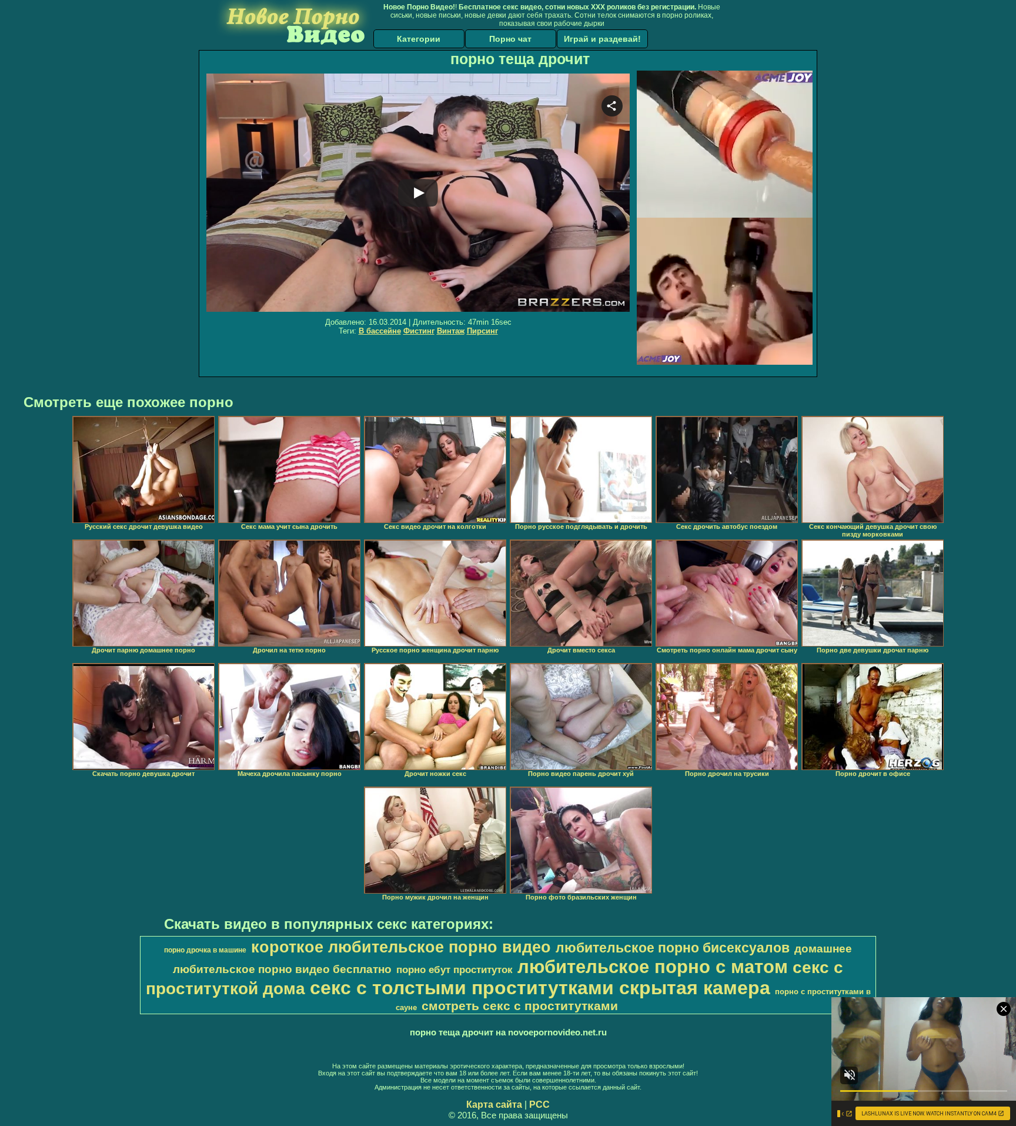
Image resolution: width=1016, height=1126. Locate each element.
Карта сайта (494, 1105)
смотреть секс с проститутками (520, 1006)
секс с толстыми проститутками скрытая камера (540, 987)
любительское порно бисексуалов (673, 947)
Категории (418, 39)
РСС (539, 1105)
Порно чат (510, 39)
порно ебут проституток (454, 969)
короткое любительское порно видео (401, 947)
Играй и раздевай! (602, 39)
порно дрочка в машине (205, 950)
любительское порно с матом (652, 967)
